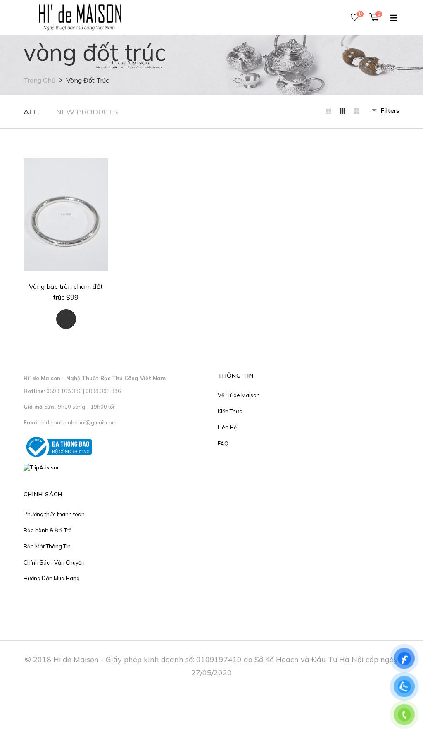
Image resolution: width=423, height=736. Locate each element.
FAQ (223, 443)
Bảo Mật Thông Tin (47, 546)
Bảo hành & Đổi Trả (48, 530)
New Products (87, 112)
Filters (389, 110)
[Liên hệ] (66, 319)
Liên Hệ (227, 427)
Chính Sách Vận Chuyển (54, 562)
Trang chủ (39, 80)
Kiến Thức (230, 411)
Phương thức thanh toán (54, 514)
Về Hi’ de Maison (239, 395)
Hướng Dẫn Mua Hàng (52, 578)
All (30, 112)
